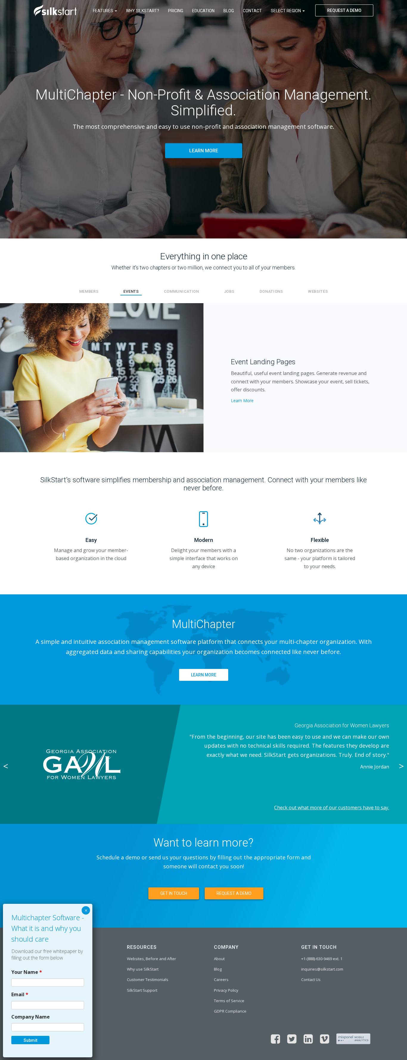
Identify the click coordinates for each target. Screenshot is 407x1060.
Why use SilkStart (143, 969)
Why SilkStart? (142, 10)
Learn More (242, 400)
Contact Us (311, 979)
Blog (228, 10)
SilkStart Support (142, 990)
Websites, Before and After (151, 958)
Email (19, 994)
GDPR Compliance (230, 1011)
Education (203, 10)
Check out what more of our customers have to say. (331, 807)
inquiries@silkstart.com (322, 969)
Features (103, 10)
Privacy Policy (226, 990)
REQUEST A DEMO (344, 10)
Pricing (175, 10)
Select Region (286, 10)
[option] (203, 764)
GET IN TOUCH (173, 893)
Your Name (26, 972)
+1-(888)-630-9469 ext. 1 (321, 958)
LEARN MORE (203, 151)
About (219, 958)
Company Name (30, 1016)
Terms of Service (229, 1000)
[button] (30, 377)
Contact (252, 10)
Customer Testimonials (147, 979)
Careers (221, 979)
